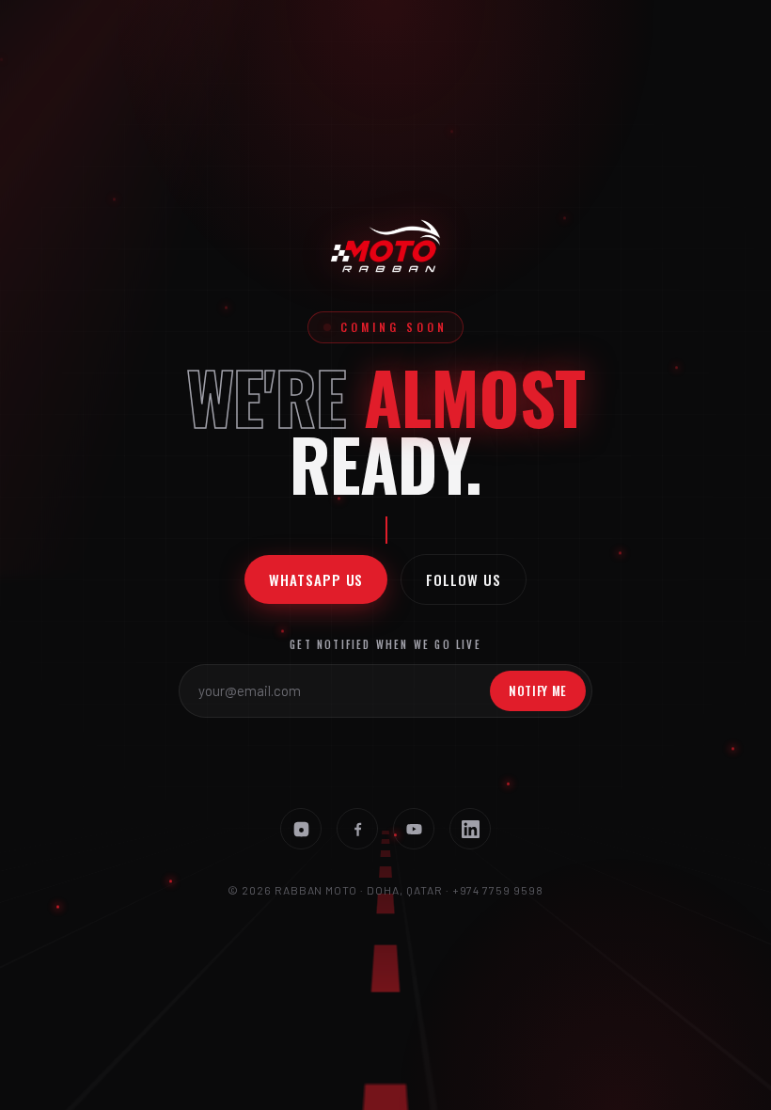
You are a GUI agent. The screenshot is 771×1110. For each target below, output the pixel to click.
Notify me (538, 690)
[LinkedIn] (470, 828)
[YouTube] (413, 828)
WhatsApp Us (316, 579)
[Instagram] (301, 828)
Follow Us (463, 579)
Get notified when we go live (385, 644)
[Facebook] (357, 828)
